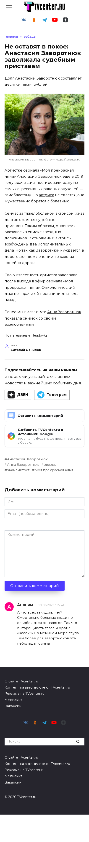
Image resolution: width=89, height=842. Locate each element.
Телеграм (57, 395)
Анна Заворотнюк (23, 465)
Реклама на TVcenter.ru (24, 694)
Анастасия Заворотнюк (27, 459)
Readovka (39, 335)
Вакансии (13, 706)
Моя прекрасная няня (54, 470)
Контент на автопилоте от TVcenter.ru (37, 687)
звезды (50, 465)
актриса (46, 195)
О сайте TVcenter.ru (21, 681)
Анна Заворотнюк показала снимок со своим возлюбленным (43, 318)
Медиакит (13, 700)
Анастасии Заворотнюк (37, 78)
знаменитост (18, 470)
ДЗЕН (22, 395)
